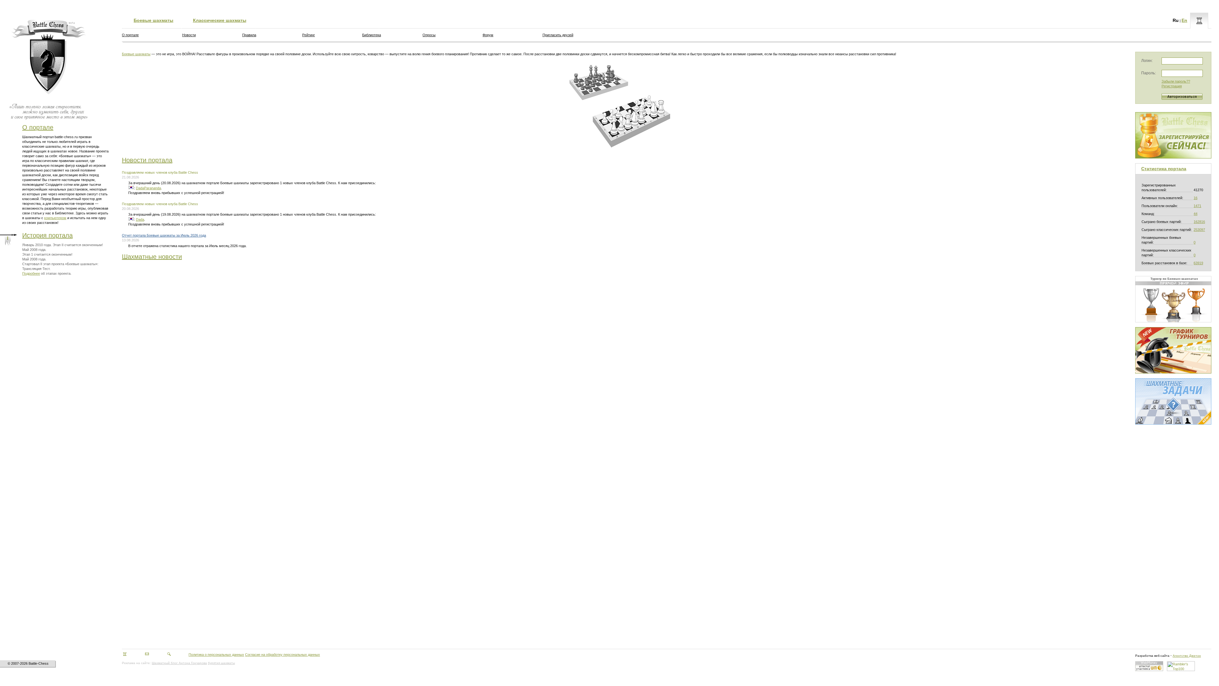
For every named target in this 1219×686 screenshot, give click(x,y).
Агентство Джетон (1187, 655)
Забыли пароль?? (1176, 81)
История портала (47, 235)
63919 (1198, 263)
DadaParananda (148, 188)
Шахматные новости (152, 256)
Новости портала (147, 160)
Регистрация (1172, 86)
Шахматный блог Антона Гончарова (179, 663)
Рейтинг (308, 35)
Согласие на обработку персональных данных (282, 654)
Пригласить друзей (558, 35)
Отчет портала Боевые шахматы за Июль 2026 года (164, 235)
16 (1195, 198)
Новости (189, 35)
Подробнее (31, 273)
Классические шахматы (219, 20)
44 (1195, 214)
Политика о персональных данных (216, 654)
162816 (1199, 222)
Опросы (429, 35)
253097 (1199, 230)
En (1184, 20)
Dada (140, 219)
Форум (488, 35)
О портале (37, 127)
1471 (1197, 206)
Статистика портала (1163, 168)
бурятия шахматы (221, 663)
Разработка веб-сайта (1152, 655)
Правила (249, 35)
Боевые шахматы (153, 20)
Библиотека (371, 35)
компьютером (55, 218)
